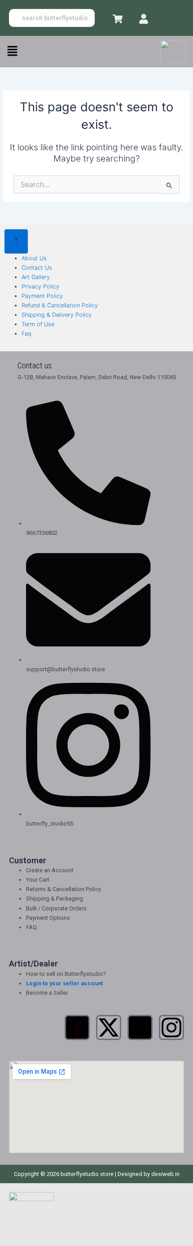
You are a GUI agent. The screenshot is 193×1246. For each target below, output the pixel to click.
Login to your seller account (64, 983)
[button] (12, 51)
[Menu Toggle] (16, 241)
